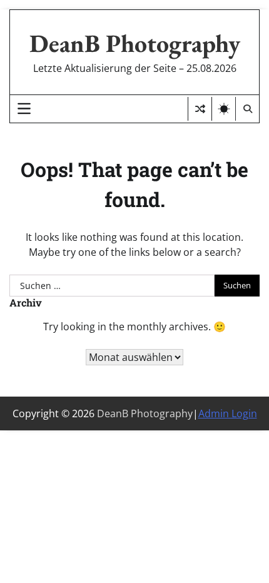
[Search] (247, 109)
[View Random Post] (199, 109)
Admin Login (227, 413)
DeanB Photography (134, 43)
